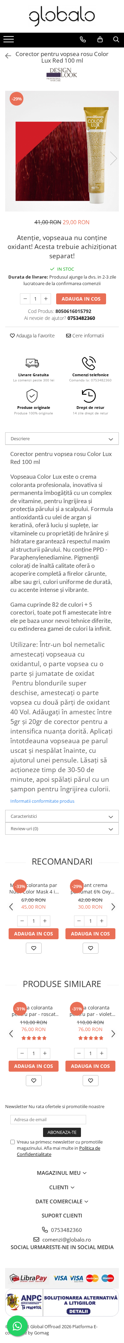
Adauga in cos (81, 298)
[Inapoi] (5, 56)
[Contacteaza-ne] (83, 39)
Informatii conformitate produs (42, 801)
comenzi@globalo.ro (66, 1239)
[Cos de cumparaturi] (100, 39)
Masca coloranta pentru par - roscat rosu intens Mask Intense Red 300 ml (33, 1010)
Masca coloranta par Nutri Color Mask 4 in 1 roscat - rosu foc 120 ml (33, 888)
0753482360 (66, 1229)
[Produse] (9, 41)
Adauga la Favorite (35, 335)
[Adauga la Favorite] (34, 948)
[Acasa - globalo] (62, 16)
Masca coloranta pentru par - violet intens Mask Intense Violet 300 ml (90, 1010)
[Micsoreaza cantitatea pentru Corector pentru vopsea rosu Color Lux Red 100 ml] (25, 298)
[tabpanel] (62, 151)
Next (113, 158)
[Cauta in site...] (116, 39)
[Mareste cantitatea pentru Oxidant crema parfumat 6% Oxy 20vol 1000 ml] (102, 921)
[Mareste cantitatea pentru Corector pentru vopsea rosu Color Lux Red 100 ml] (46, 298)
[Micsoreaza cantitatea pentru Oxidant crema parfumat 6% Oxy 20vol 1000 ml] (79, 921)
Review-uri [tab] (24, 828)
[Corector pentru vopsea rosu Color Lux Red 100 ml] (62, 151)
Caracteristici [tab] (24, 816)
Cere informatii (87, 335)
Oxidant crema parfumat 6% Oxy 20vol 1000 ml (91, 888)
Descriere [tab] (20, 438)
